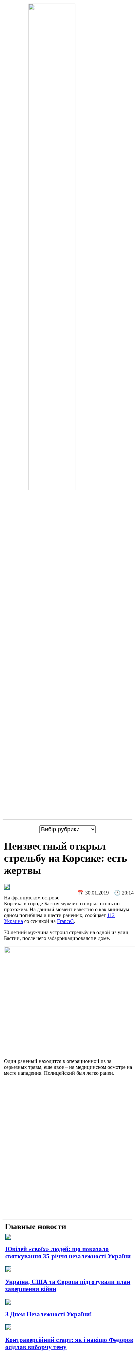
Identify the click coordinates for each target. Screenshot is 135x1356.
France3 (65, 921)
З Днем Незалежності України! (48, 1314)
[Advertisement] (67, 1148)
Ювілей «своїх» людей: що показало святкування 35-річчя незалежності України (68, 1253)
